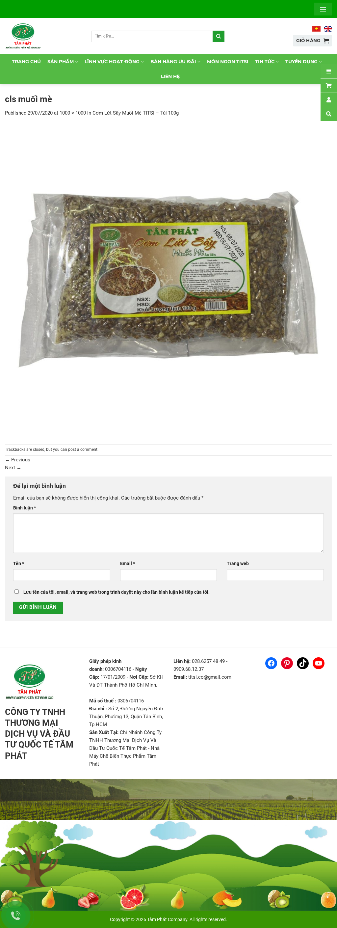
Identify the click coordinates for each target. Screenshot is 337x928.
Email (127, 563)
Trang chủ (26, 62)
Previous (17, 460)
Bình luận (24, 507)
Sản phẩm (60, 62)
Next (13, 468)
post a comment (82, 449)
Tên (18, 563)
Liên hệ (170, 76)
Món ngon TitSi (227, 62)
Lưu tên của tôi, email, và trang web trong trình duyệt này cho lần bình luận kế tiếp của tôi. (116, 592)
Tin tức (264, 62)
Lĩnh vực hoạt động (112, 62)
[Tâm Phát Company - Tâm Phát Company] (26, 36)
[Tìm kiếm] (218, 36)
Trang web (238, 563)
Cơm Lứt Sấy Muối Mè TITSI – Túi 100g (135, 113)
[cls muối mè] (168, 280)
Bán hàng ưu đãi (173, 62)
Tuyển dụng (301, 62)
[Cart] (329, 85)
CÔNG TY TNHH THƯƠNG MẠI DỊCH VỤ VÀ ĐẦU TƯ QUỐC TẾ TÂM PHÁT (39, 734)
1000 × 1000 (73, 113)
